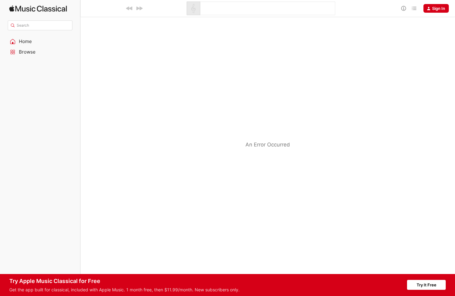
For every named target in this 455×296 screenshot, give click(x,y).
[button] (40, 41)
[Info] (404, 8)
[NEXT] (139, 8)
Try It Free (426, 284)
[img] (38, 8)
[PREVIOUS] (129, 8)
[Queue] (414, 8)
